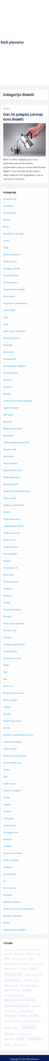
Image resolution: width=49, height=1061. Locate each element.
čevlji (7, 1044)
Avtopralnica (9, 212)
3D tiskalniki (19, 950)
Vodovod (7, 867)
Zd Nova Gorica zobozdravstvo (18, 908)
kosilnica (31, 959)
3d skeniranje (9, 199)
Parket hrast (9, 540)
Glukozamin (9, 296)
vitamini (28, 1027)
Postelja (7, 616)
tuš (42, 1021)
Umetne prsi (9, 825)
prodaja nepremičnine (26, 1011)
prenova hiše (36, 1006)
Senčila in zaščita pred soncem (18, 734)
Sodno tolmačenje (12, 741)
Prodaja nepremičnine (14, 644)
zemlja (20, 1038)
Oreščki (7, 512)
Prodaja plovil (10, 651)
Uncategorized (10, 832)
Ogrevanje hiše (10, 484)
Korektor (7, 379)
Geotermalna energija (14, 289)
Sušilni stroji (9, 783)
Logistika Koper (10, 407)
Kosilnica (7, 386)
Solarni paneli (10, 748)
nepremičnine (12, 980)
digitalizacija (8, 954)
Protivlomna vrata (12, 658)
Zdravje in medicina (12, 915)
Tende (6, 797)
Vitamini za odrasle (12, 853)
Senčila (6, 727)
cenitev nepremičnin (32, 950)
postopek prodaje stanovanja (14, 995)
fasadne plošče (19, 954)
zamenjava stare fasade (25, 1034)
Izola (5, 317)
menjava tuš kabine (10, 969)
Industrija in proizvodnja (15, 303)
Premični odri (10, 630)
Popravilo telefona (12, 609)
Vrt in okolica (9, 887)
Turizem (7, 811)
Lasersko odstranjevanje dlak (17, 400)
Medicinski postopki (13, 428)
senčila (34, 1015)
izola (7, 958)
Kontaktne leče (10, 372)
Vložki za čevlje (10, 860)
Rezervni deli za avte (13, 693)
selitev (23, 1015)
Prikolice (7, 637)
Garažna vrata (10, 282)
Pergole (7, 560)
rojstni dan (10, 1015)
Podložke (7, 588)
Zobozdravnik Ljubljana (14, 929)
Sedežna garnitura (12, 720)
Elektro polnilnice (11, 254)
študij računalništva (19, 1045)
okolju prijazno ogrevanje (29, 985)
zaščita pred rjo (9, 1039)
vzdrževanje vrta (9, 1034)
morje (33, 968)
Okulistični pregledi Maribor (17, 491)
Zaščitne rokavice (11, 901)
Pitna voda (8, 574)
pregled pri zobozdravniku (19, 1000)
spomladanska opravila (12, 1021)
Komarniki (8, 352)
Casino (6, 240)
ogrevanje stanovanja (11, 985)
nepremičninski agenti (30, 980)
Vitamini (7, 846)
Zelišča (6, 922)
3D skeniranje (8, 950)
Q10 (5, 672)
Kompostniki (9, 359)
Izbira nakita (9, 310)
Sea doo (7, 714)
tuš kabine (7, 1028)
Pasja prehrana (10, 546)
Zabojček (7, 894)
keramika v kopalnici (19, 959)
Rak (5, 679)
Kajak (5, 324)
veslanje (15, 1028)
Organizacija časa (11, 519)
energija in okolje (11, 268)
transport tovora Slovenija (31, 1021)
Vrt (4, 881)
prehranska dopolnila (16, 1006)
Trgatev (7, 804)
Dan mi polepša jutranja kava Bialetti (23, 117)
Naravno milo (10, 449)
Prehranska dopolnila (13, 623)
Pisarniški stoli (10, 567)
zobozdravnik (35, 1038)
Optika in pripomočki (13, 505)
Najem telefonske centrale (16, 442)
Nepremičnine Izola (12, 470)
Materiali (7, 421)
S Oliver (7, 707)
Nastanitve (8, 456)
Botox (6, 226)
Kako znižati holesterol (14, 331)
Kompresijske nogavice (14, 366)
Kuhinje (7, 393)
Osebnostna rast (11, 533)
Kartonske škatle (11, 338)
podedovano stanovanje (12, 990)
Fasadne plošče (10, 275)
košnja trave (26, 964)
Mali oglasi (8, 414)
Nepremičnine (10, 463)
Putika (6, 665)
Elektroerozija (10, 261)
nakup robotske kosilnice (33, 975)
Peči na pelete (10, 553)
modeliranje (23, 969)
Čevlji (5, 247)
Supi (5, 776)
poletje (27, 990)
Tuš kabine (8, 818)
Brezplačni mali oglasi (14, 233)
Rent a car (8, 686)
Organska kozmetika (13, 526)
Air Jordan (8, 205)
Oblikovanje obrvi (11, 477)
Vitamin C (8, 839)
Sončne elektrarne (12, 762)
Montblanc (8, 435)
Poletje (6, 602)
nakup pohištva (13, 974)
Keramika (8, 345)
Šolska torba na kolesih (14, 755)
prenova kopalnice (10, 1011)
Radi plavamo (12, 42)
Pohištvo (7, 595)
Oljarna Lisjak (9, 498)
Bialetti (6, 108)
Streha (6, 769)
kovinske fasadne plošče (12, 964)
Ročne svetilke (10, 700)
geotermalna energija (33, 954)
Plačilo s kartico (11, 581)
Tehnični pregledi (11, 790)
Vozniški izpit (9, 874)
